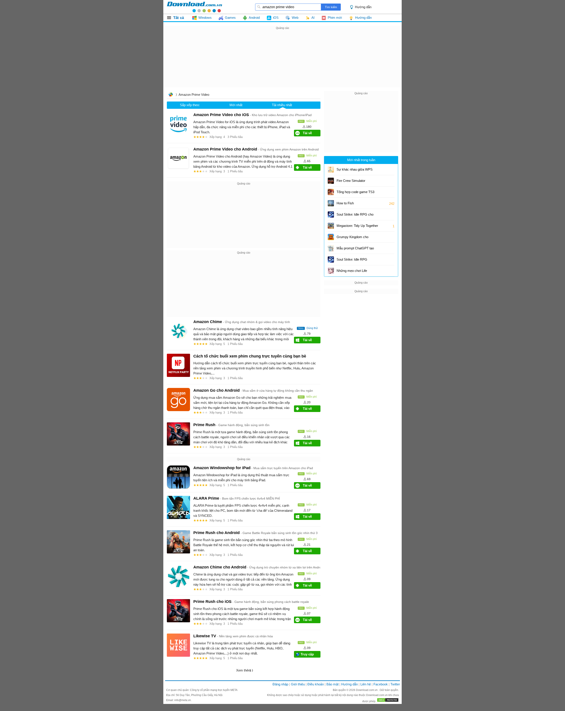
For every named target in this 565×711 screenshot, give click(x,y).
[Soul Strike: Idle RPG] (331, 259)
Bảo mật (332, 684)
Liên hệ (365, 684)
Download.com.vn (367, 690)
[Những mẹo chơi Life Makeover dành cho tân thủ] (331, 271)
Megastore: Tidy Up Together (357, 226)
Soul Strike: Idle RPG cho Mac (355, 216)
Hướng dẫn (349, 684)
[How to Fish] (331, 203)
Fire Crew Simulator (351, 180)
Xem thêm (243, 670)
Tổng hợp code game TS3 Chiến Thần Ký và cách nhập (357, 193)
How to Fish (345, 203)
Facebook (380, 684)
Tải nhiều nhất (282, 105)
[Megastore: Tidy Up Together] (331, 226)
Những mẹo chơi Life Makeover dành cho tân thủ (356, 272)
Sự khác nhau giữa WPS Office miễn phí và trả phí (355, 170)
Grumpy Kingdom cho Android (353, 238)
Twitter (395, 684)
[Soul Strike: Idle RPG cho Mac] (331, 214)
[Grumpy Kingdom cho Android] (331, 237)
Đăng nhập (280, 684)
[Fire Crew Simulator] (331, 181)
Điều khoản (315, 684)
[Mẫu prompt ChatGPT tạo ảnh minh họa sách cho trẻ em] (331, 248)
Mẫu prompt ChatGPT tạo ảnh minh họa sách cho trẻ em (356, 249)
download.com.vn (194, 7)
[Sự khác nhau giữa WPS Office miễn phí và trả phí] (331, 169)
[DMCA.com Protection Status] (388, 701)
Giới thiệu (298, 684)
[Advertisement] (282, 61)
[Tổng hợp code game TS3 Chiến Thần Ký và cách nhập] (331, 192)
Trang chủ (170, 95)
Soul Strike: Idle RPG (352, 259)
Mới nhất (236, 105)
